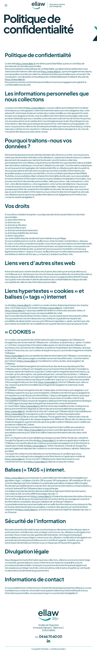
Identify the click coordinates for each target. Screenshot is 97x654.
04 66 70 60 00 (50, 636)
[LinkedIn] (48, 641)
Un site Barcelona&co (58, 649)
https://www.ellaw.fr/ (26, 63)
